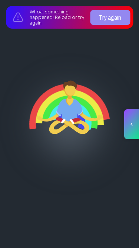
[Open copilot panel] (131, 124)
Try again (110, 17)
